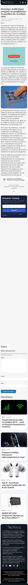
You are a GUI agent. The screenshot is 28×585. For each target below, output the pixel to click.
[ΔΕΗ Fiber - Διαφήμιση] (14, 56)
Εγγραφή (14, 210)
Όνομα (3, 376)
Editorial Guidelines (16, 575)
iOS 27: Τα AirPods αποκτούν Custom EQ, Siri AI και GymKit (13, 485)
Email (2, 383)
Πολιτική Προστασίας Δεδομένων (17, 571)
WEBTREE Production (19, 578)
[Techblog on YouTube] (10, 565)
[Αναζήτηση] (20, 3)
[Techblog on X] (14, 565)
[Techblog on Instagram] (6, 565)
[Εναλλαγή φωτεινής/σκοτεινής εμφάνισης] (23, 2)
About (13, 578)
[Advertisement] (14, 282)
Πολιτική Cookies (8, 572)
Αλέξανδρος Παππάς (6, 20)
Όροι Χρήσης (6, 571)
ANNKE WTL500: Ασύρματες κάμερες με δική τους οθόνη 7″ (13, 515)
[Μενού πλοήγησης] (25, 2)
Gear (3, 23)
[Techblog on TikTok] (17, 565)
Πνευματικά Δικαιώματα (14, 574)
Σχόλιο (3, 357)
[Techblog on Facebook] (3, 565)
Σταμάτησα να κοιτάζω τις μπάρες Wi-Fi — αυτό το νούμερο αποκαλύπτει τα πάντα (13, 423)
